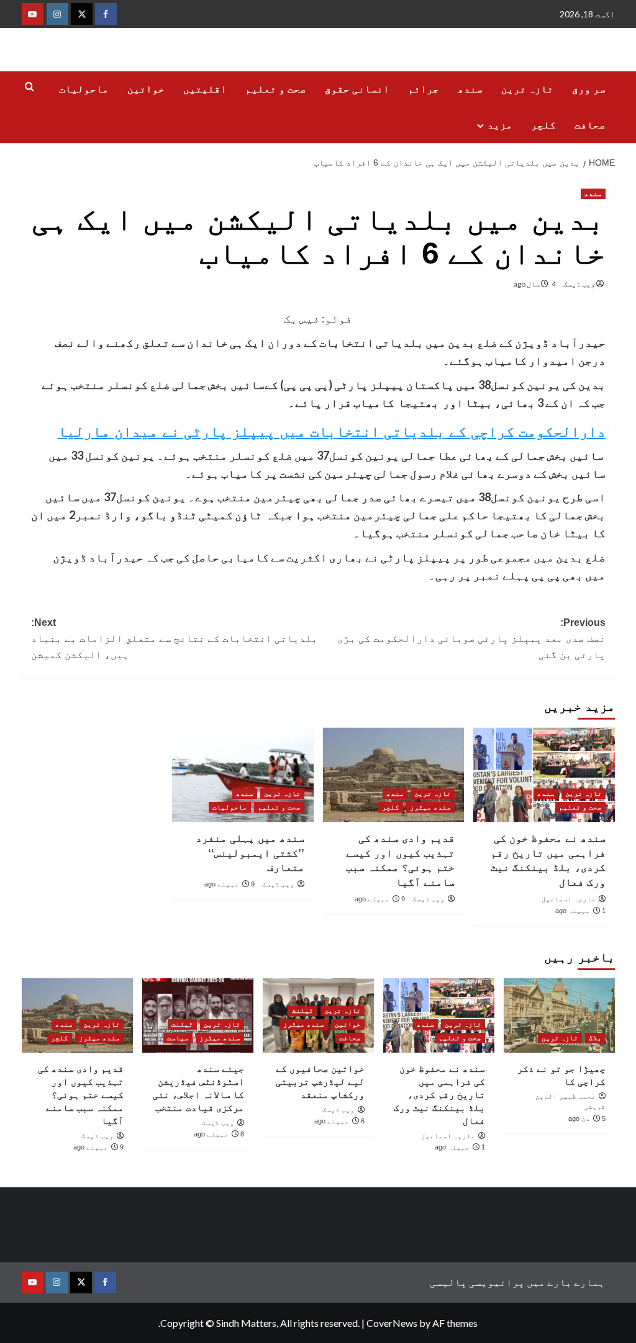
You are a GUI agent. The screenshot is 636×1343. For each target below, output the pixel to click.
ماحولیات (84, 89)
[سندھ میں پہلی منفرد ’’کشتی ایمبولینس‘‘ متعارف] (243, 775)
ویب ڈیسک (579, 283)
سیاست (178, 1038)
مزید (500, 125)
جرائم (423, 89)
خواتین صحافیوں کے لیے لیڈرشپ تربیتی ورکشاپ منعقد (320, 1081)
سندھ (470, 89)
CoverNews (391, 1323)
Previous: (471, 638)
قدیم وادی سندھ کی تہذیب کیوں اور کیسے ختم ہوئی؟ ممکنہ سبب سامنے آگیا (81, 1094)
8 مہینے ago (219, 1134)
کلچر (543, 125)
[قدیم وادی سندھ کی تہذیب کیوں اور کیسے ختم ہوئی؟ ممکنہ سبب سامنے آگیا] (394, 775)
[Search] (29, 87)
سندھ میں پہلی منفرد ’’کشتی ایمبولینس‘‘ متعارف (250, 853)
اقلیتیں (205, 89)
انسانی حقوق (357, 89)
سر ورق (589, 89)
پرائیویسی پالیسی (477, 1282)
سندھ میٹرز (430, 807)
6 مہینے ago (339, 1121)
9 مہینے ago (380, 899)
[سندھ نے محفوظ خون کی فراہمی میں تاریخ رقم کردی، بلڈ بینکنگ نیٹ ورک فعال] (544, 775)
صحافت (590, 125)
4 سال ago (535, 283)
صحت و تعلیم (275, 89)
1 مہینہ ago (580, 910)
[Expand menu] (480, 125)
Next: (174, 638)
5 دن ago (587, 1118)
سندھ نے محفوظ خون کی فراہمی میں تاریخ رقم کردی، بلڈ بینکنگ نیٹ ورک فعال (439, 1094)
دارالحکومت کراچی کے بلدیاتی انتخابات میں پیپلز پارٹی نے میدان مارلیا (332, 431)
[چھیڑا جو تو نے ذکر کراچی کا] (559, 1015)
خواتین (146, 89)
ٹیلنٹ (303, 1010)
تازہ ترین (527, 89)
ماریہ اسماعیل (569, 899)
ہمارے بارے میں (566, 1282)
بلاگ (595, 1038)
